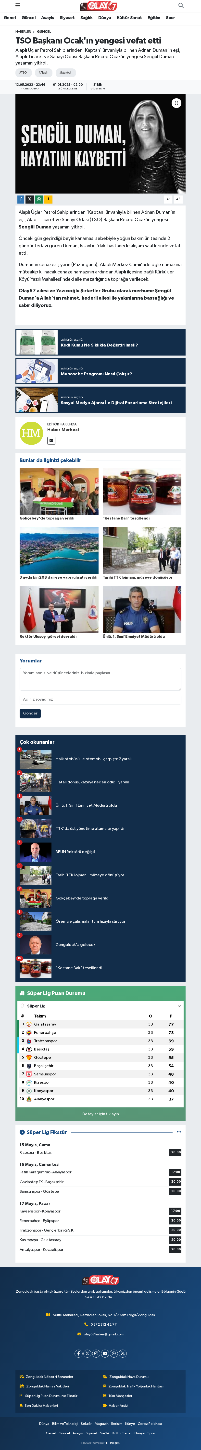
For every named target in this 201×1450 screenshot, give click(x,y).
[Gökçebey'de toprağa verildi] (59, 491)
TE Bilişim (112, 1443)
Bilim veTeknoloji (65, 1424)
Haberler (23, 31)
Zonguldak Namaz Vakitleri (47, 1386)
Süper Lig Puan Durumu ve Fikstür (51, 1396)
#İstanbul (65, 72)
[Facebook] (79, 1354)
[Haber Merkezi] (31, 433)
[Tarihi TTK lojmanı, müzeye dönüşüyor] (142, 550)
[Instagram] (96, 1354)
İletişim (116, 1424)
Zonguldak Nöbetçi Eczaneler (49, 1377)
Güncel (29, 18)
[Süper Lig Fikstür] (179, 1132)
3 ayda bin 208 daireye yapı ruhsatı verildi (58, 577)
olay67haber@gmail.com (104, 1334)
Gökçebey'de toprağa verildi (47, 518)
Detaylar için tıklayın (100, 1114)
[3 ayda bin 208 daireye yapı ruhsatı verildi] (59, 550)
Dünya (104, 18)
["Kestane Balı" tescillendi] (142, 491)
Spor (170, 18)
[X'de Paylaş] (29, 199)
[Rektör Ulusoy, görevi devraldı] (59, 609)
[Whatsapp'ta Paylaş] (39, 199)
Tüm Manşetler (120, 1396)
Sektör (86, 1424)
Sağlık (86, 18)
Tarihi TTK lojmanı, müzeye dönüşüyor (138, 577)
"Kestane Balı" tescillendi (126, 518)
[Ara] (181, 6)
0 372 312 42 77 (104, 1324)
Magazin (102, 1424)
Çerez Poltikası (150, 1424)
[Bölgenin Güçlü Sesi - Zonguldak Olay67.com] (98, 6)
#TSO (23, 72)
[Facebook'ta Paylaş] (20, 199)
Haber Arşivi (118, 1405)
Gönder (30, 713)
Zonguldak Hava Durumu (129, 1377)
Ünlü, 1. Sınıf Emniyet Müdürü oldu (134, 636)
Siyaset (67, 18)
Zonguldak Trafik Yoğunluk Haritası (135, 1386)
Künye (130, 1424)
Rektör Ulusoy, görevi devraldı (48, 636)
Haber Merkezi (63, 430)
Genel (10, 18)
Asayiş (47, 18)
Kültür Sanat (129, 18)
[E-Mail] (51, 441)
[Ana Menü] (17, 6)
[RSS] (123, 1354)
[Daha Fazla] (48, 199)
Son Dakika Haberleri (41, 1405)
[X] (87, 1354)
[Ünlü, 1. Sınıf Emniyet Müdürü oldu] (142, 609)
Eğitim (154, 18)
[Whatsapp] (114, 1354)
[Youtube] (105, 1354)
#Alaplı (43, 72)
